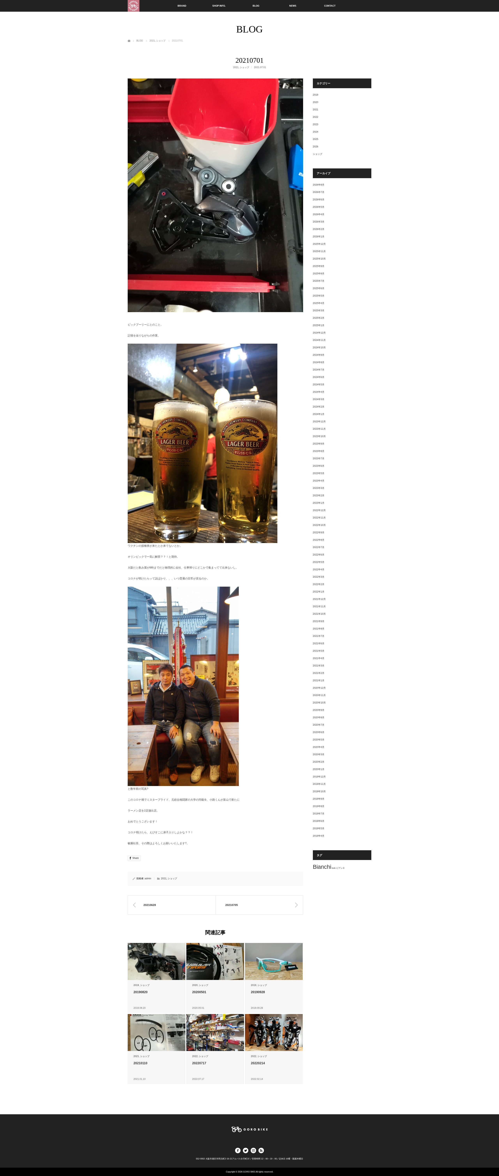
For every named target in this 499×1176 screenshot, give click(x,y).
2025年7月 (318, 281)
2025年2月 (318, 318)
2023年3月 (318, 488)
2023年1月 (318, 503)
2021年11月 (319, 606)
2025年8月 (318, 273)
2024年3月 (318, 399)
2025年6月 (318, 288)
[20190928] (274, 961)
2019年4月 (318, 835)
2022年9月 (318, 532)
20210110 (140, 1063)
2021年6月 (318, 643)
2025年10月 (319, 258)
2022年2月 (318, 584)
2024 (315, 131)
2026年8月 (318, 184)
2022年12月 (319, 510)
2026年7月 (318, 192)
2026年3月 (318, 221)
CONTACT (329, 5)
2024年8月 (318, 362)
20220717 (199, 1063)
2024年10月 (319, 347)
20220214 (258, 1063)
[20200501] (215, 961)
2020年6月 (318, 732)
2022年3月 (318, 577)
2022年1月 (318, 591)
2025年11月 (319, 251)
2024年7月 (318, 369)
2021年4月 (318, 658)
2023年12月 (319, 421)
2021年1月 (318, 680)
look (334, 868)
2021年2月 (318, 673)
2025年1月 (318, 325)
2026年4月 (318, 214)
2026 (315, 146)
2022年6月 (318, 554)
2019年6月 (318, 821)
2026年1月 (318, 236)
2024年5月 (318, 384)
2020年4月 (318, 747)
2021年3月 (318, 665)
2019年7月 (318, 813)
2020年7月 (318, 725)
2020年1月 (318, 769)
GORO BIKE (249, 1172)
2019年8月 (318, 806)
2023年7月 (318, 458)
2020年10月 (319, 702)
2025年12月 (319, 244)
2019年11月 (319, 784)
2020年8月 (318, 717)
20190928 (258, 992)
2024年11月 (319, 340)
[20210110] (156, 1032)
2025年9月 (318, 266)
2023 (315, 124)
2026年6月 (318, 199)
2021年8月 (318, 628)
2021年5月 (318, 651)
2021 (236, 67)
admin (148, 878)
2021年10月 (319, 614)
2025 (315, 139)
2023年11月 (319, 429)
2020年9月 (318, 710)
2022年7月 (318, 547)
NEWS (292, 5)
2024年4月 (318, 392)
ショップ (244, 67)
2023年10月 (319, 436)
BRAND (182, 5)
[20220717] (215, 1032)
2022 (195, 1056)
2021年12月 (319, 599)
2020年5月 (318, 739)
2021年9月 (318, 621)
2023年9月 (318, 443)
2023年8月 (318, 451)
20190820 (141, 992)
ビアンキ (340, 868)
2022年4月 (318, 569)
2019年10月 (319, 791)
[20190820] (156, 961)
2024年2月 (318, 406)
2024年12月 (319, 332)
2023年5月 (318, 473)
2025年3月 (318, 310)
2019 (136, 985)
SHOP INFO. (219, 5)
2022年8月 (318, 540)
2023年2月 (318, 495)
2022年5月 (318, 562)
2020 (195, 985)
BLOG (256, 5)
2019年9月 (318, 798)
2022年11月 (319, 517)
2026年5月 (318, 207)
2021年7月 (318, 636)
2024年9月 (318, 355)
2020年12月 (319, 688)
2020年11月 (319, 695)
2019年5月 (318, 828)
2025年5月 (318, 295)
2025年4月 (318, 303)
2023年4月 (318, 480)
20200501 (199, 992)
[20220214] (274, 1032)
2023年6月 (318, 466)
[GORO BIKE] (133, 6)
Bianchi (322, 867)
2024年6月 (318, 377)
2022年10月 (319, 525)
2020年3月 (318, 754)
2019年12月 (319, 776)
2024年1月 (318, 414)
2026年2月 (318, 229)
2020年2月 (318, 762)
